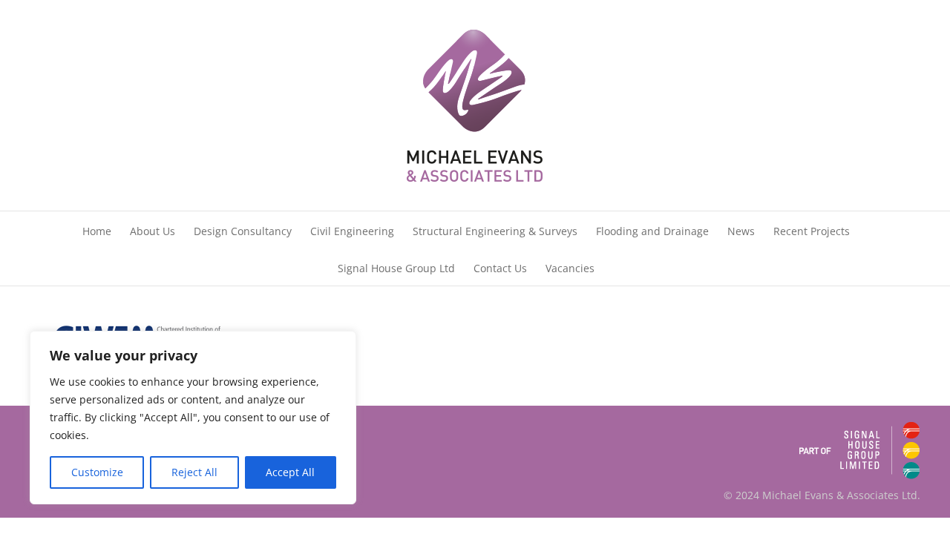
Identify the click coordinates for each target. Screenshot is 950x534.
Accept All (290, 472)
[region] (193, 417)
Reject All (194, 472)
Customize (97, 472)
